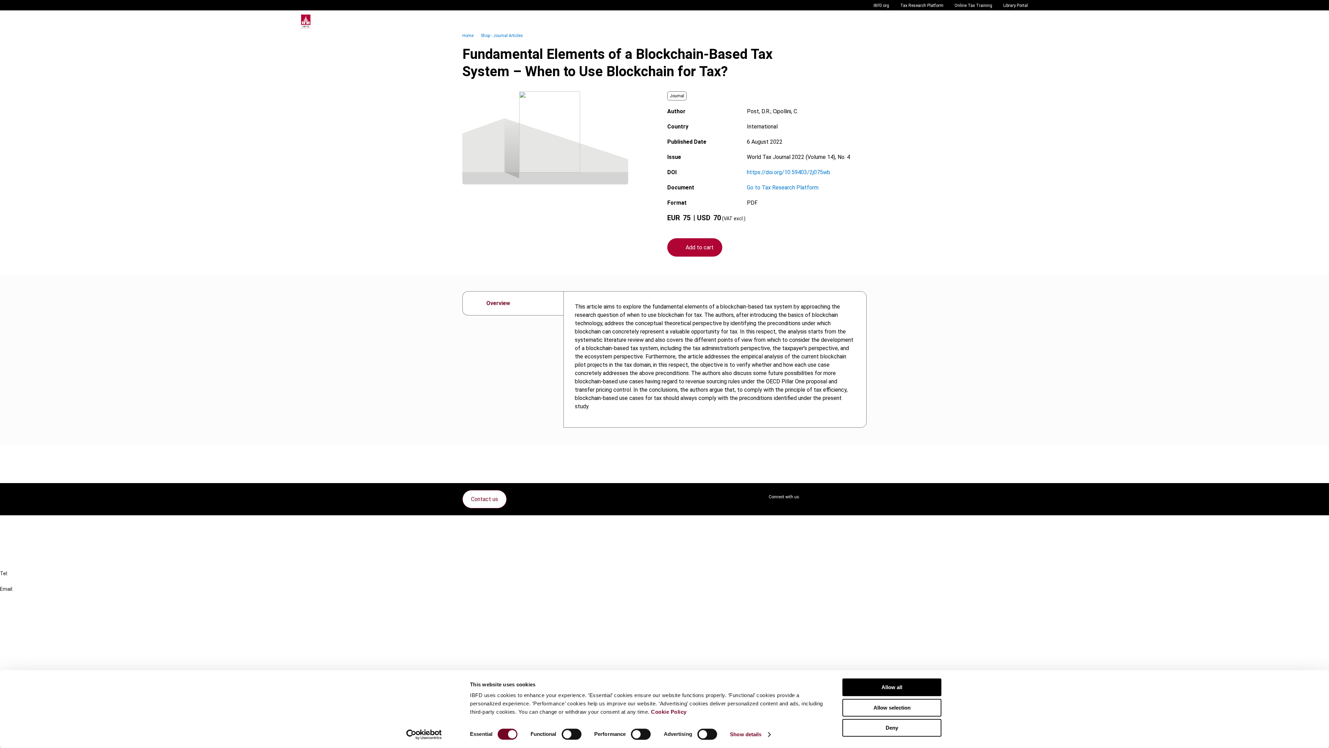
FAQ (19, 537)
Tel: (4, 573)
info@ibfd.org (16, 597)
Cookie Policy (669, 712)
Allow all (892, 687)
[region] (715, 359)
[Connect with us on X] (811, 496)
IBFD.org (881, 5)
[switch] (571, 734)
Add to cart (700, 247)
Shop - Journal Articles (502, 35)
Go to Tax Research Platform (783, 187)
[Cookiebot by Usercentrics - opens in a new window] (424, 734)
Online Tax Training (973, 5)
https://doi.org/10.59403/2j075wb (788, 172)
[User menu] (1021, 21)
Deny (892, 728)
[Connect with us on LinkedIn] (827, 496)
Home (467, 35)
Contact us (484, 499)
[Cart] (1007, 21)
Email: (6, 589)
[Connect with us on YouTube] (844, 496)
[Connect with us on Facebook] (861, 496)
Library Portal (1015, 5)
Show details (745, 734)
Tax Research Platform (921, 5)
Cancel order (29, 525)
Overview (498, 303)
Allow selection (892, 708)
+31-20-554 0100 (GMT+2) (33, 581)
